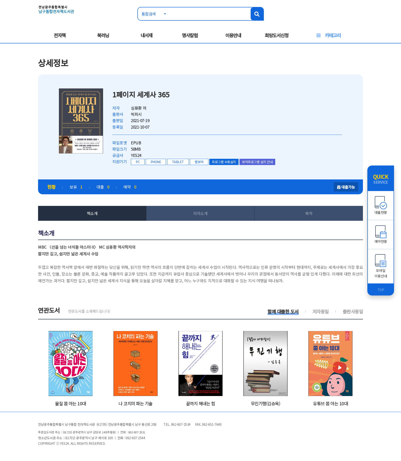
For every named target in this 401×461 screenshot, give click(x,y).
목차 (308, 213)
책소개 (92, 213)
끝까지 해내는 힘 (200, 403)
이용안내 (233, 35)
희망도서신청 (276, 35)
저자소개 (200, 213)
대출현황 (381, 212)
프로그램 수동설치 (224, 161)
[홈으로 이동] (56, 9)
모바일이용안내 (381, 273)
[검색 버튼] (257, 13)
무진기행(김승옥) (265, 403)
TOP (380, 289)
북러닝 (103, 35)
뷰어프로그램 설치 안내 (257, 161)
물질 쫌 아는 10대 (70, 403)
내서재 (146, 35)
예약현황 (381, 241)
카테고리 (333, 35)
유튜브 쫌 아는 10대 (330, 403)
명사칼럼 (190, 35)
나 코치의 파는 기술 (135, 403)
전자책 (60, 35)
